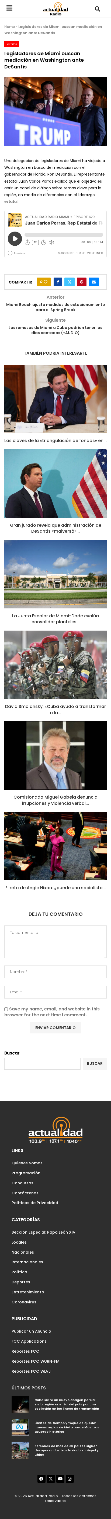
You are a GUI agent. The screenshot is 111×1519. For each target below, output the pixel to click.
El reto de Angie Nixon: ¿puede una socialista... (55, 888)
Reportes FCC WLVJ (31, 1371)
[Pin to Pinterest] (81, 282)
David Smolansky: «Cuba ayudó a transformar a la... (55, 709)
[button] (97, 8)
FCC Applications (29, 1341)
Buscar (12, 1053)
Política (19, 1272)
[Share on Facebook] (58, 282)
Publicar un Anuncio (31, 1331)
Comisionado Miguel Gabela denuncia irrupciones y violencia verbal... (55, 800)
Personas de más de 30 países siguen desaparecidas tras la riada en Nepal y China (66, 1450)
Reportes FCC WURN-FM (36, 1361)
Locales (19, 1242)
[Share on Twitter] (69, 282)
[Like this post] (45, 282)
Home (9, 26)
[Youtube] (60, 1479)
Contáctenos (25, 1193)
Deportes (21, 1282)
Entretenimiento (28, 1292)
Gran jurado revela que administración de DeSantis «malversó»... (55, 528)
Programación (26, 1173)
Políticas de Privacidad (35, 1202)
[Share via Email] (94, 282)
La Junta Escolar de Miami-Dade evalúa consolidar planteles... (55, 619)
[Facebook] (41, 1479)
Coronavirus (24, 1302)
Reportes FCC (25, 1351)
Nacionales (23, 1252)
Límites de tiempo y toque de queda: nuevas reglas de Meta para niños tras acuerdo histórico (66, 1427)
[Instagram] (70, 1479)
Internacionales (27, 1262)
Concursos (22, 1183)
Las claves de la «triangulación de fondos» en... (55, 440)
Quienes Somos (27, 1163)
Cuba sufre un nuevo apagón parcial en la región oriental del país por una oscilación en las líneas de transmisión (66, 1404)
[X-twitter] (51, 1479)
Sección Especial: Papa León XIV (43, 1232)
